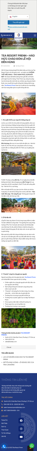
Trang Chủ (4, 420)
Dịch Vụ (3, 426)
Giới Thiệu (4, 423)
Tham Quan (4, 430)
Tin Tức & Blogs (6, 433)
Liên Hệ (3, 436)
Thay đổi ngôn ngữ (18, 22)
